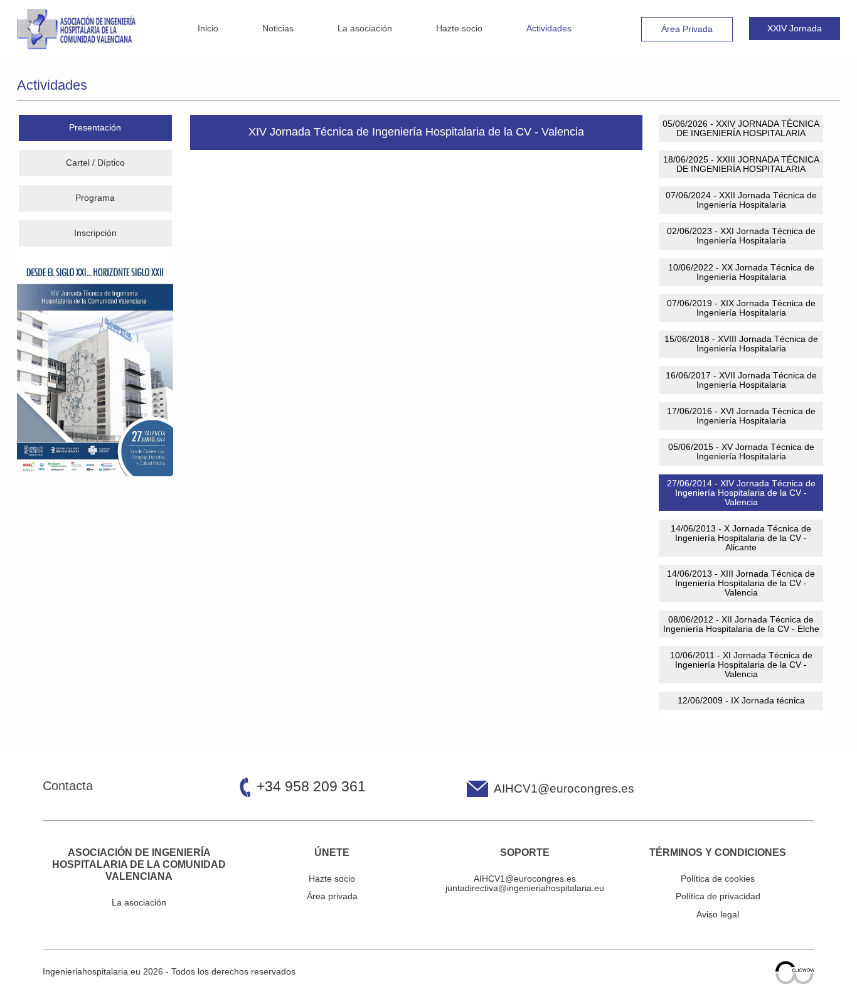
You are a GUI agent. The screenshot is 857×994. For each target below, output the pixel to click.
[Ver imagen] (95, 367)
